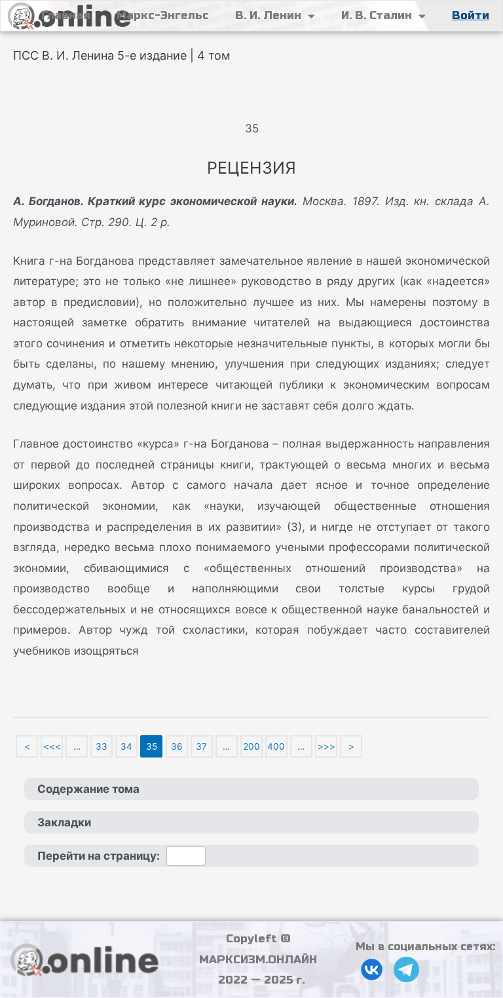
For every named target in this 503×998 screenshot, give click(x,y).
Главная (65, 15)
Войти (470, 15)
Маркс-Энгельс (163, 15)
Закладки (64, 822)
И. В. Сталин (376, 15)
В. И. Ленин (268, 15)
